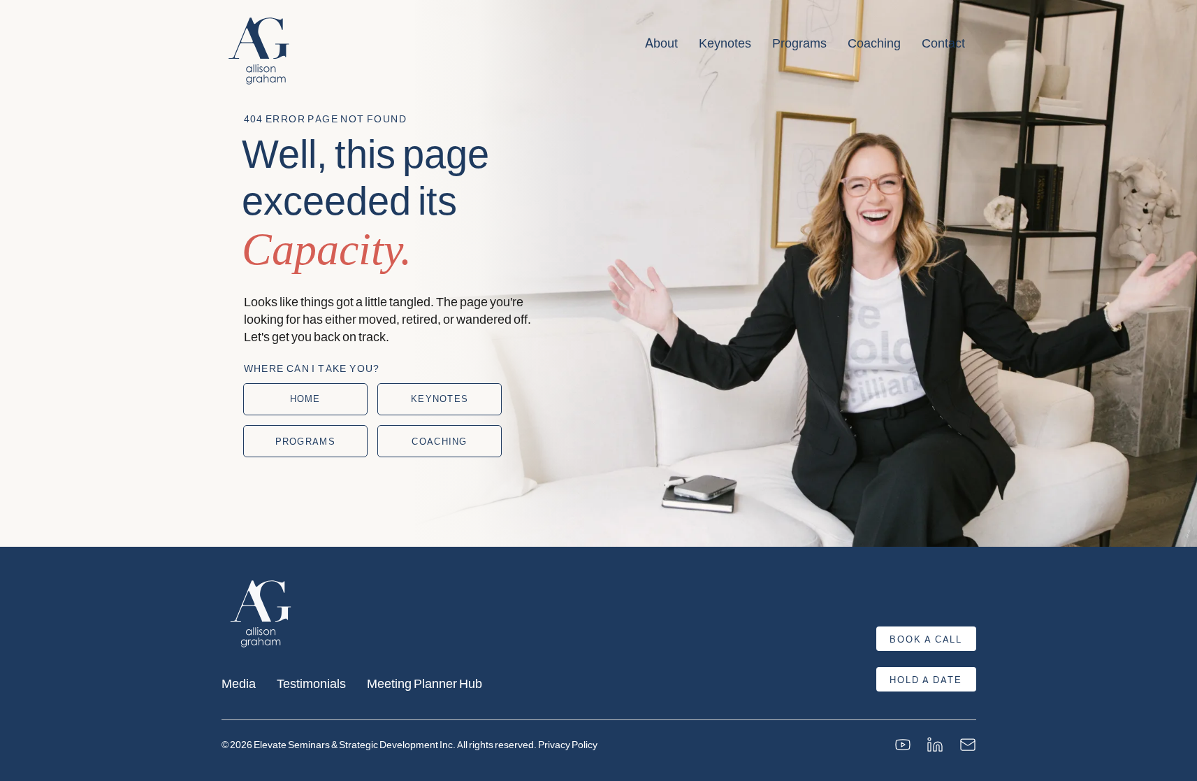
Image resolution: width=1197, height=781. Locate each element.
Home (305, 398)
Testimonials (311, 683)
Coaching (874, 42)
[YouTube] (902, 744)
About (661, 42)
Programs (799, 42)
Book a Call (926, 639)
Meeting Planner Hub (424, 683)
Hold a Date (926, 679)
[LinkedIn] (935, 744)
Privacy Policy (567, 744)
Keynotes (725, 42)
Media (239, 683)
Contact (943, 42)
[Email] (967, 744)
